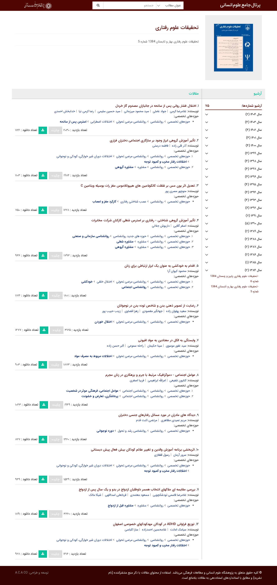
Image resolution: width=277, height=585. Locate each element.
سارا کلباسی (131, 529)
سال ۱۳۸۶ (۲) (253, 254)
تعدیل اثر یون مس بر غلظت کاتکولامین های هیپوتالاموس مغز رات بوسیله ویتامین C (138, 185)
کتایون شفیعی (177, 380)
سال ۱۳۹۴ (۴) (253, 192)
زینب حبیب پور (111, 311)
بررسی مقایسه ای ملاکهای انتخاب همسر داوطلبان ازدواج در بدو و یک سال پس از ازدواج (137, 489)
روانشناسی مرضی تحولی (131, 121)
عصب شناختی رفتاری (133, 201)
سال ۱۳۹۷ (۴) (253, 169)
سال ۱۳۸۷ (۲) (253, 247)
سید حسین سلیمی (109, 111)
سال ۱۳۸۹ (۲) (253, 231)
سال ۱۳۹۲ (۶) (253, 208)
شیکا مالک (95, 495)
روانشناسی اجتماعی (134, 390)
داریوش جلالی (161, 225)
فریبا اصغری (137, 380)
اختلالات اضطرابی (101, 121)
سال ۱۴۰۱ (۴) (254, 138)
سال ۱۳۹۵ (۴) (253, 184)
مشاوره (142, 167)
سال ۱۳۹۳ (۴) (253, 200)
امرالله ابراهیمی (157, 380)
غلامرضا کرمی (178, 111)
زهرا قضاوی (131, 311)
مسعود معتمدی (139, 495)
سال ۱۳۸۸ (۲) (253, 239)
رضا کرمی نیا (86, 111)
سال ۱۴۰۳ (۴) (253, 122)
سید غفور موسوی (176, 345)
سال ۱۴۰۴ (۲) (253, 114)
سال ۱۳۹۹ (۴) (253, 153)
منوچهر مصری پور (175, 191)
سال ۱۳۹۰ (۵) (253, 223)
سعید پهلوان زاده (176, 311)
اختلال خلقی (104, 281)
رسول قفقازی (162, 454)
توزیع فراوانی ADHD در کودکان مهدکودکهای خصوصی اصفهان (153, 524)
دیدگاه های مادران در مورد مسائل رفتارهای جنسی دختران (156, 415)
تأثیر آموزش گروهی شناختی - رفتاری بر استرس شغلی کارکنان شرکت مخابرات (143, 220)
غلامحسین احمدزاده (154, 529)
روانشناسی (156, 121)
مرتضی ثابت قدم (146, 420)
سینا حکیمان (154, 345)
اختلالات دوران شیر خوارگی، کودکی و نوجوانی (84, 156)
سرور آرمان (179, 454)
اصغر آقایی (179, 225)
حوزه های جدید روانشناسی (129, 236)
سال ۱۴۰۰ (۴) (254, 145)
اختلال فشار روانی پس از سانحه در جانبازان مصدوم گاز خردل (155, 105)
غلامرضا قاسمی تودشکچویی (169, 495)
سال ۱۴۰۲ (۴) (253, 130)
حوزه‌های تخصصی (178, 121)
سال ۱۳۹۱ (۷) (254, 215)
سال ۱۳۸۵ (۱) (253, 262)
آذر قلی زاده (179, 145)
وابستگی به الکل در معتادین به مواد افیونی (166, 340)
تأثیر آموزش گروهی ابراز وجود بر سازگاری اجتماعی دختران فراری (152, 140)
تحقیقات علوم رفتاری (177, 28)
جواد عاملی (159, 111)
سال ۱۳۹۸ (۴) (253, 161)
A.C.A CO (21, 572)
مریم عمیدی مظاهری (173, 420)
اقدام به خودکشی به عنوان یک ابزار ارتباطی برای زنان (159, 265)
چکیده (55, 130)
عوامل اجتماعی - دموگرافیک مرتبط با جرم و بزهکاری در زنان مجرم (150, 375)
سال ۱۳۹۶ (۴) (253, 177)
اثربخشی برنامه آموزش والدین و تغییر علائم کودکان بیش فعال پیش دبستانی (143, 449)
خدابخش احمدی (64, 111)
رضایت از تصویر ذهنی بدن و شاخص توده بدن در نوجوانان (156, 305)
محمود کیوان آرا (176, 271)
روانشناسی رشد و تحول (132, 430)
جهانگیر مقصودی (152, 311)
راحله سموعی (136, 345)
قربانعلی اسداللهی (115, 495)
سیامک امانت (178, 529)
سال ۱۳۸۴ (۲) (253, 270)
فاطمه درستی (160, 145)
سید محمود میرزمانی (136, 111)
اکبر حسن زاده (115, 345)
